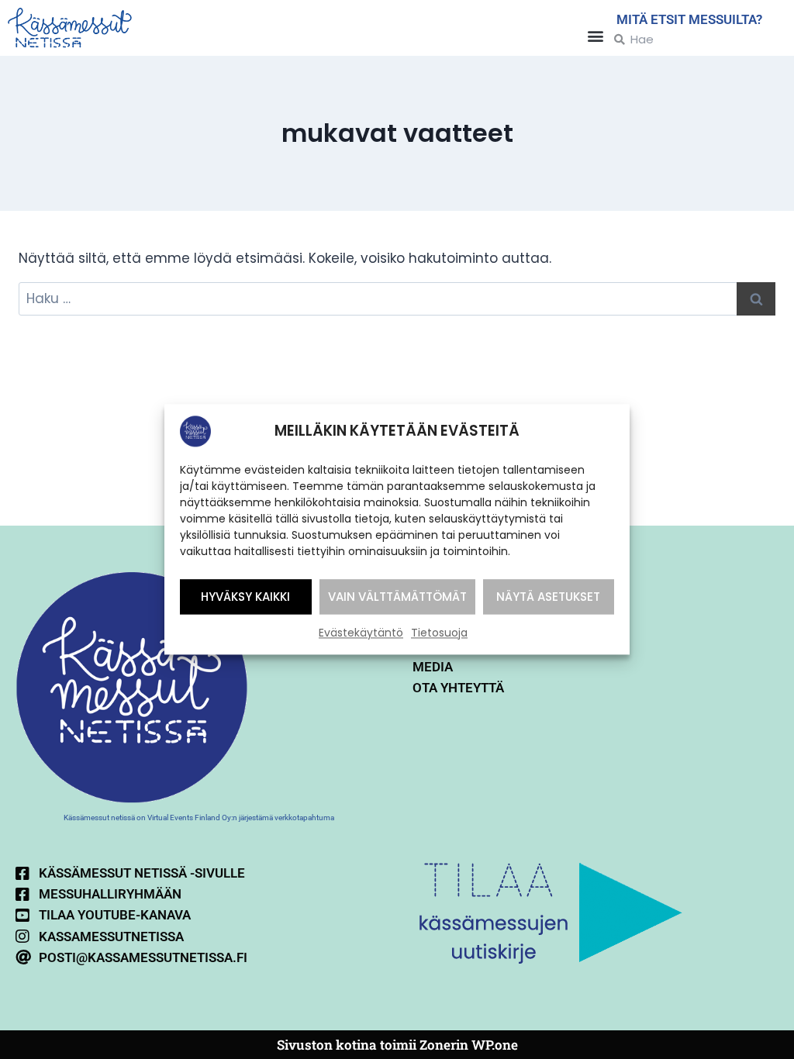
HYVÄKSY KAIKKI (245, 596)
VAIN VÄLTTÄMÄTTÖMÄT (397, 596)
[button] (596, 35)
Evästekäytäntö (361, 632)
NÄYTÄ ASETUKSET (548, 596)
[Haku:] (397, 298)
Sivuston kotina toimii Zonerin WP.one (397, 1045)
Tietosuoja (439, 632)
